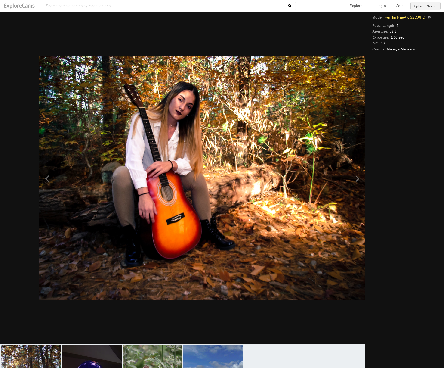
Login (381, 6)
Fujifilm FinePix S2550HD (405, 17)
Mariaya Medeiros (401, 49)
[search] (290, 6)
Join (400, 6)
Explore (356, 6)
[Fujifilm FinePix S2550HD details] (428, 17)
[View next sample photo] (356, 178)
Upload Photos (425, 6)
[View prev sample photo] (48, 178)
